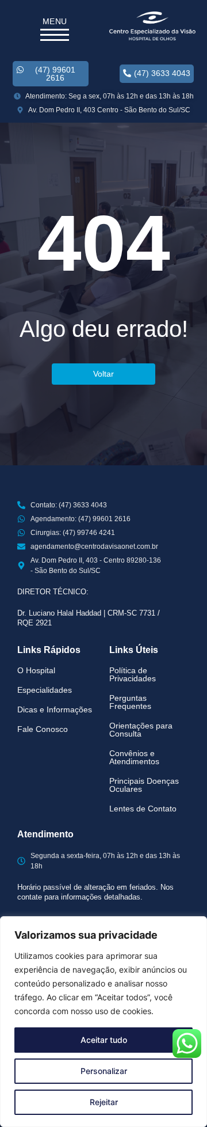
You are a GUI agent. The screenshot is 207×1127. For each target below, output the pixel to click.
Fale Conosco (42, 729)
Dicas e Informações (54, 709)
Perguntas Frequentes (130, 702)
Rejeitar (104, 1102)
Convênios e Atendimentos (134, 757)
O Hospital (36, 670)
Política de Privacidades (132, 674)
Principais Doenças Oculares (144, 785)
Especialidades (44, 690)
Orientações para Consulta (140, 729)
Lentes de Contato (143, 808)
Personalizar (103, 1071)
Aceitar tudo (103, 1040)
